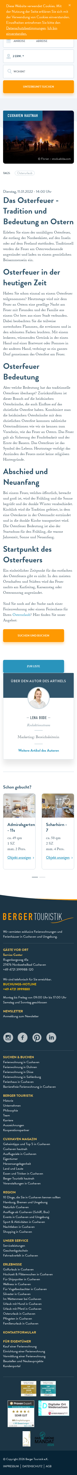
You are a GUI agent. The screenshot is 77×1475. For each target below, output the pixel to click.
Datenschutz (32, 1466)
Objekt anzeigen (19, 858)
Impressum (11, 1466)
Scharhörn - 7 (56, 827)
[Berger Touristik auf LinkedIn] (51, 1038)
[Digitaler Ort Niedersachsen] (53, 1407)
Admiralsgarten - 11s (21, 827)
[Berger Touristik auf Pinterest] (37, 1038)
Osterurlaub (21, 615)
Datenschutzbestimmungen (26, 28)
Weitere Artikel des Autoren (38, 750)
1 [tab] (35, 879)
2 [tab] (42, 879)
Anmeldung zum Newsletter (21, 1016)
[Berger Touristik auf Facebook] (22, 1038)
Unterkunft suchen (38, 87)
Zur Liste (33, 666)
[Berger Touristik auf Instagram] (8, 1038)
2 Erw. (17, 56)
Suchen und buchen (33, 635)
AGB (49, 1466)
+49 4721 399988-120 (18, 969)
